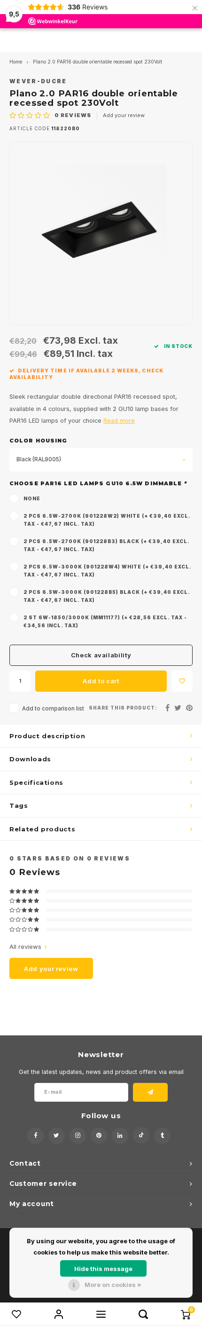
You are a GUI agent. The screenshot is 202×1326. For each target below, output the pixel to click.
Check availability (101, 655)
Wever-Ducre (38, 81)
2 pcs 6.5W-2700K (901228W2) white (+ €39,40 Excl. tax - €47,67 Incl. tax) (106, 520)
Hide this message (103, 1268)
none (31, 498)
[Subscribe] (150, 1092)
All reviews (25, 946)
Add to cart (101, 681)
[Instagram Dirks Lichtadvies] (78, 1136)
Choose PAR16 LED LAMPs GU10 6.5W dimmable (98, 483)
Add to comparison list (53, 708)
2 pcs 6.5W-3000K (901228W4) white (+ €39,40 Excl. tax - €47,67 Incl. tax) (107, 570)
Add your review (124, 115)
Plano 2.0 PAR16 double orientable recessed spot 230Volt (98, 62)
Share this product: (123, 707)
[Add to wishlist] (182, 681)
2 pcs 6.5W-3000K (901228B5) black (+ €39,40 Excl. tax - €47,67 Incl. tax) (106, 596)
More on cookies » (113, 1284)
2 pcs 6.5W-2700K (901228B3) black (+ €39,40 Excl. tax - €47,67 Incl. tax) (106, 545)
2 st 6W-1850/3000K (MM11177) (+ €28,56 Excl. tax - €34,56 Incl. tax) (105, 621)
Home (15, 62)
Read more (119, 420)
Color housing (38, 440)
